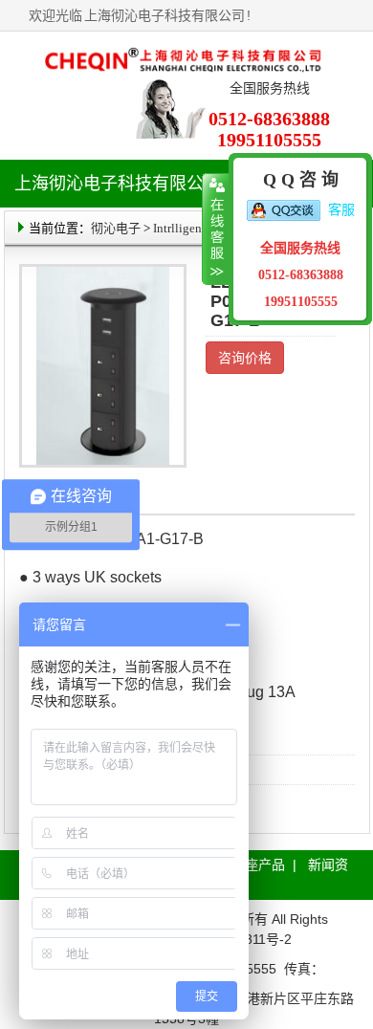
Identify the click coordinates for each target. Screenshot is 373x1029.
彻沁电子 (116, 228)
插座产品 (258, 864)
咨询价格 (245, 357)
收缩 (216, 229)
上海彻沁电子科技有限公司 (164, 15)
